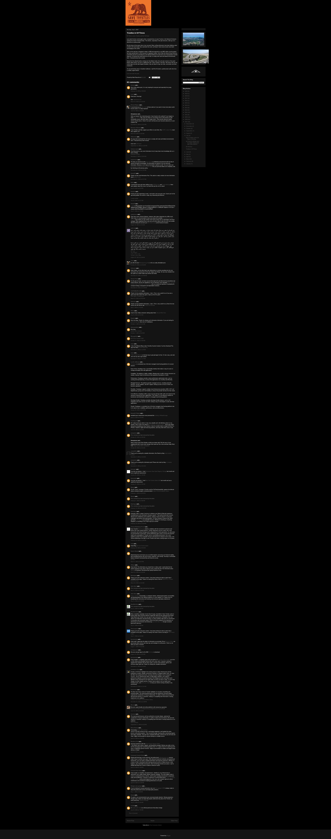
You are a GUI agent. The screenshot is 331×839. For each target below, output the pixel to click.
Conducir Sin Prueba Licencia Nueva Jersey (142, 699)
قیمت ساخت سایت (135, 253)
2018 (186, 96)
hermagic (133, 469)
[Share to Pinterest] (159, 77)
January (188, 163)
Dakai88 (133, 203)
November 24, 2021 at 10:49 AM (139, 275)
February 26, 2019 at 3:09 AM (138, 91)
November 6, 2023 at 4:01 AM (138, 466)
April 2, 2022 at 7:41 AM (137, 307)
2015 (186, 103)
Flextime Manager (143, 800)
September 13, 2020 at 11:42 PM (139, 145)
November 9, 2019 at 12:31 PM (138, 124)
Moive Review (134, 727)
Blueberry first (134, 741)
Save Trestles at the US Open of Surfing (192, 138)
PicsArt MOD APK (143, 347)
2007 (186, 121)
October (188, 128)
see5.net (133, 228)
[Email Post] (149, 77)
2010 (186, 114)
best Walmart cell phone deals (156, 424)
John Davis (134, 586)
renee (132, 260)
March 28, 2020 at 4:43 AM (137, 133)
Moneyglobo (134, 336)
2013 (186, 107)
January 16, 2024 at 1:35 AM (138, 475)
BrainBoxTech (134, 604)
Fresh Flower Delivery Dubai (153, 743)
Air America (189, 146)
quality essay (137, 177)
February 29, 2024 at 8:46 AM (138, 548)
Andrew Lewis (134, 149)
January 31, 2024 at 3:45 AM (138, 484)
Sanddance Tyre (135, 669)
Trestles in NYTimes (191, 149)
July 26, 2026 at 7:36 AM (137, 810)
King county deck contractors (141, 445)
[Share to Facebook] (157, 77)
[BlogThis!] (154, 77)
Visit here (151, 652)
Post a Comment (133, 813)
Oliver (132, 310)
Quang (132, 795)
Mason (132, 487)
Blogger (168, 835)
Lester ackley (134, 198)
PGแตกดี (141, 708)
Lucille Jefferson (135, 362)
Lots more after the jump (133, 73)
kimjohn (133, 191)
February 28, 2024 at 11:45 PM (138, 540)
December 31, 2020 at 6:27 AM (138, 179)
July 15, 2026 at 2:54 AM (137, 802)
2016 (186, 100)
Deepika (133, 318)
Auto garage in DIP (159, 788)
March (188, 159)
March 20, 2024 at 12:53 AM (138, 572)
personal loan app (135, 322)
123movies (133, 136)
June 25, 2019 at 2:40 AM (137, 110)
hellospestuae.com (163, 757)
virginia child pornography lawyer (161, 491)
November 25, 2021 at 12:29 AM (139, 287)
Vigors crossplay (135, 595)
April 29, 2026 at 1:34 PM (137, 752)
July (187, 135)
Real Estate (141, 529)
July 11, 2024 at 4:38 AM (137, 625)
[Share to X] (156, 77)
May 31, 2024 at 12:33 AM (137, 601)
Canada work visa (136, 807)
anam (132, 343)
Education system (135, 154)
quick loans (148, 161)
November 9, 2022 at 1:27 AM (138, 358)
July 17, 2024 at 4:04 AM (137, 636)
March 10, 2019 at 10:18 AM (138, 101)
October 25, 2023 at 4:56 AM (138, 437)
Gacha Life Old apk (150, 305)
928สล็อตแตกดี (148, 708)
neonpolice (134, 433)
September (189, 130)
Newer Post (130, 820)
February (189, 161)
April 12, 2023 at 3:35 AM (137, 417)
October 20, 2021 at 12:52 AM (138, 265)
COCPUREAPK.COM (136, 291)
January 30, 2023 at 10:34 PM (138, 410)
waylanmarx (134, 159)
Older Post (174, 820)
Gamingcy (133, 504)
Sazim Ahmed (134, 551)
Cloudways (133, 364)
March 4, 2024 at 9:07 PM (137, 561)
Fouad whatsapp (166, 184)
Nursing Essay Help (144, 262)
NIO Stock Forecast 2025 (137, 338)
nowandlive (134, 451)
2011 (186, 112)
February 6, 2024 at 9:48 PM (138, 500)
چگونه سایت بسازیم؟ (136, 255)
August (188, 133)
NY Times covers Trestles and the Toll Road (138, 36)
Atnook (133, 496)
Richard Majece (135, 105)
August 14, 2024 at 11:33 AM (138, 654)
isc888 (132, 205)
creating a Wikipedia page (161, 415)
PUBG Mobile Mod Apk (136, 355)
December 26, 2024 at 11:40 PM (139, 701)
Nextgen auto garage (136, 786)
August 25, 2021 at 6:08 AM (138, 257)
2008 (186, 119)
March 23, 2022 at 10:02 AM (138, 298)
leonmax (133, 714)
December (189, 123)
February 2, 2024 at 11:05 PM (138, 493)
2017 (186, 98)
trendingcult (134, 420)
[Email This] (153, 77)
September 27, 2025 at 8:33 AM (139, 724)
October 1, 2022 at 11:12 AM (138, 324)
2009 (186, 117)
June (187, 152)
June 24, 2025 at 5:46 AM (137, 710)
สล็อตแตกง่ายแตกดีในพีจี (159, 708)
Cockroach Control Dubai (137, 755)
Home (152, 820)
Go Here (133, 559)
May (187, 154)
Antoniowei (134, 689)
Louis (132, 94)
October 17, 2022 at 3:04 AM (138, 340)
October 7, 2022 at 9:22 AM (138, 333)
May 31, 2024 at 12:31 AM (137, 590)
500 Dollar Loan (151, 222)
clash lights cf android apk (137, 296)
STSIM (132, 805)
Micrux (132, 705)
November (189, 126)
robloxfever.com (137, 99)
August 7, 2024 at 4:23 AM (137, 646)
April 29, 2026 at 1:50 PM (137, 767)
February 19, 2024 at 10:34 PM (138, 523)
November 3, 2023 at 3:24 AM (138, 457)
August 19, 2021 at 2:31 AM (138, 225)
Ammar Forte (134, 278)
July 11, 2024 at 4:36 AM (137, 608)
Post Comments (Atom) (156, 825)
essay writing (137, 117)
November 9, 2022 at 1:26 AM (138, 349)
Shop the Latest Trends (164, 659)
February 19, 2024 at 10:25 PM (138, 508)
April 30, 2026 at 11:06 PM (137, 782)
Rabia (132, 182)
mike (132, 543)
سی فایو (133, 250)
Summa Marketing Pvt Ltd (138, 526)
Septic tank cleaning (142, 730)
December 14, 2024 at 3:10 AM (138, 686)
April (187, 156)
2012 (186, 110)
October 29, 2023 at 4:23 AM (138, 448)
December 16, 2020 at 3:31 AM (138, 170)
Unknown (133, 268)
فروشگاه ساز (134, 252)
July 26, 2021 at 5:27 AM (137, 200)
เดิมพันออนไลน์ (134, 708)
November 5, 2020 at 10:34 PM (138, 156)
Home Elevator (134, 722)
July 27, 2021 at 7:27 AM (137, 211)
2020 (186, 91)
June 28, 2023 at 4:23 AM (137, 429)
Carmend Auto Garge (136, 770)
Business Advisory (136, 127)
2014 (186, 105)
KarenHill (133, 173)
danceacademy (135, 327)
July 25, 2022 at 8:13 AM (137, 315)
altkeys (132, 570)
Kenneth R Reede (135, 413)
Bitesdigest (134, 575)
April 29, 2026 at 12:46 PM (137, 738)
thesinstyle (134, 478)
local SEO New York (157, 621)
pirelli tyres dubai (145, 682)
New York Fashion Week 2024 (153, 480)
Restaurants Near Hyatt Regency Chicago (156, 471)
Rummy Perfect (169, 641)
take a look (144, 107)
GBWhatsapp (156, 184)
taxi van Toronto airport (142, 545)
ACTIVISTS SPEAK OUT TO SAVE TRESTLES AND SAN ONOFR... (192, 143)
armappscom (134, 650)
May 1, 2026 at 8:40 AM (137, 791)
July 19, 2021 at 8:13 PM (137, 188)
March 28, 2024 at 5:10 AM (137, 583)
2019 (186, 93)
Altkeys (133, 565)
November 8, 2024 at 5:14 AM (138, 666)
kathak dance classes (136, 331)
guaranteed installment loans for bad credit (141, 166)
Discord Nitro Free (161, 312)
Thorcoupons (134, 628)
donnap (133, 85)
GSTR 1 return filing (167, 130)
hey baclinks (134, 639)
